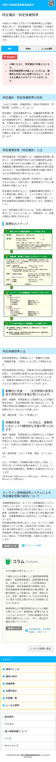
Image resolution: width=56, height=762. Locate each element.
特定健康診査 (35, 629)
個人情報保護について (16, 731)
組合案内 (9, 717)
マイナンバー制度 (33, 545)
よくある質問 (12, 705)
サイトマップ (11, 745)
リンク (8, 738)
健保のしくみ (12, 669)
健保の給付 (11, 676)
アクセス (9, 724)
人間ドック (41, 632)
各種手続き (11, 691)
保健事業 (10, 683)
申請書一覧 (11, 698)
